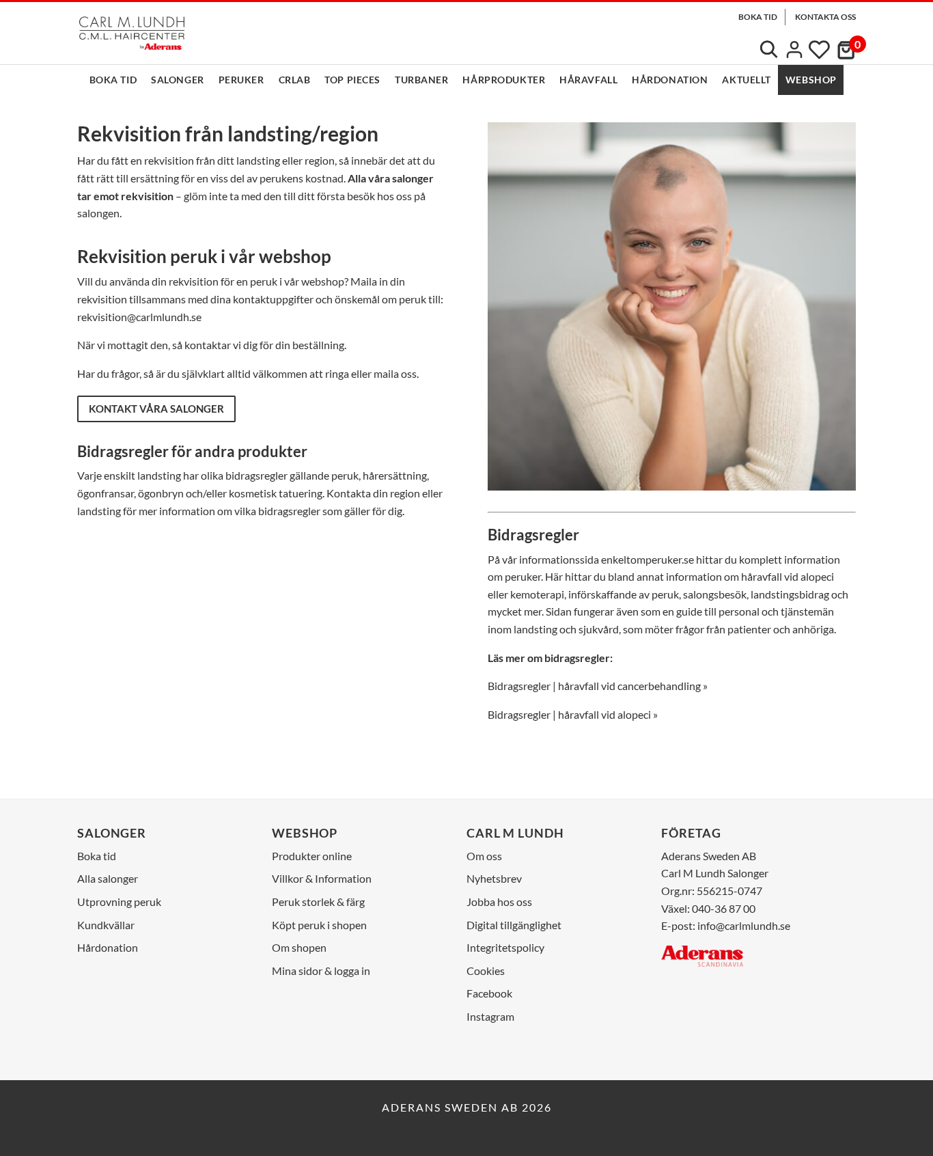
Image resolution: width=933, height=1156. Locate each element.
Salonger (177, 79)
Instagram (490, 1016)
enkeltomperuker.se (647, 559)
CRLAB (295, 79)
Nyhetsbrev (494, 878)
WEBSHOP (811, 79)
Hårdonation (670, 79)
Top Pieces (352, 79)
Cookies (485, 970)
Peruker (241, 79)
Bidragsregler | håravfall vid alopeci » (573, 714)
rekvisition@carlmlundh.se (139, 316)
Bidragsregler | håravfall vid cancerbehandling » (598, 685)
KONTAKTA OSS (825, 17)
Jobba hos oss (499, 901)
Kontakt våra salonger (156, 408)
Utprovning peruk (119, 901)
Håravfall (588, 79)
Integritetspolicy (505, 947)
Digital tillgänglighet (513, 924)
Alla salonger (107, 878)
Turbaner (421, 79)
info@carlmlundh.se (743, 925)
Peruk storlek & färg (318, 901)
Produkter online (312, 855)
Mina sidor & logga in (321, 970)
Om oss (484, 855)
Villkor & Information (322, 878)
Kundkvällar (106, 924)
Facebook (489, 993)
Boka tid (113, 79)
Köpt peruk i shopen (319, 924)
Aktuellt (746, 79)
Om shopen (299, 947)
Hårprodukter (503, 79)
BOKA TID (757, 17)
